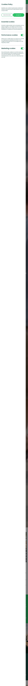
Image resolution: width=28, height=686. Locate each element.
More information (7, 15)
